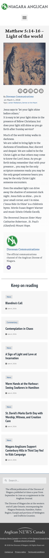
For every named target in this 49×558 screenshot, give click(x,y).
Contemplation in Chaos (19, 328)
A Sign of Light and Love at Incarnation (21, 356)
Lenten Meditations (15, 103)
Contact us (9, 552)
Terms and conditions (36, 552)
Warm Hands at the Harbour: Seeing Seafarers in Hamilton (22, 386)
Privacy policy (20, 552)
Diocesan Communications (19, 96)
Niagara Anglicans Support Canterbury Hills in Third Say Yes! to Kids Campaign (24, 450)
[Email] (9, 267)
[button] (24, 17)
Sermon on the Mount (29, 103)
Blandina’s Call (13, 303)
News (9, 297)
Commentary (12, 322)
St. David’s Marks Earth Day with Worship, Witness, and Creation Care (24, 417)
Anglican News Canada (9, 538)
